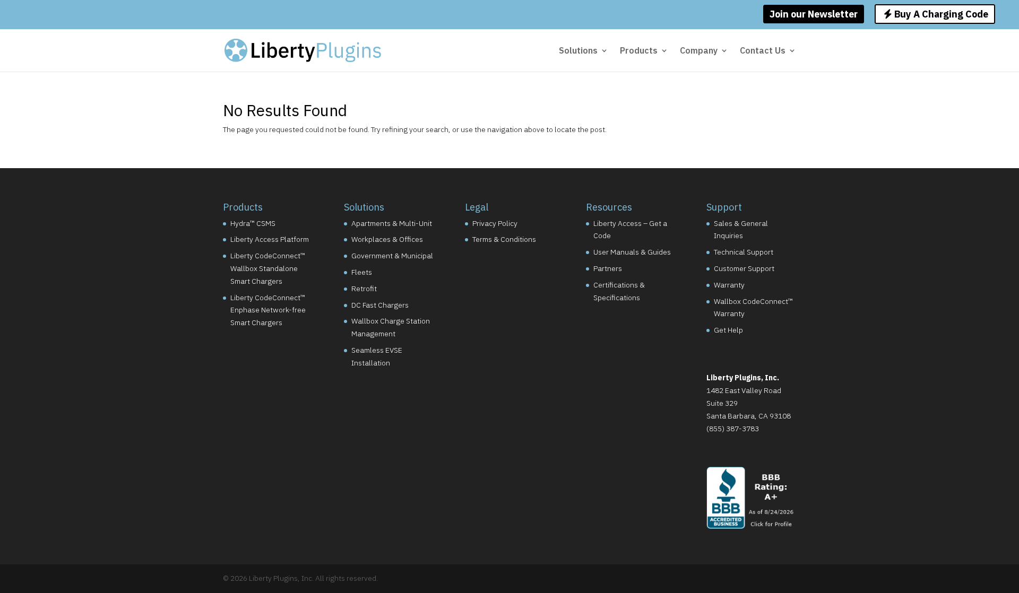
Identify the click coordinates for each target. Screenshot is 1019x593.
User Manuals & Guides (632, 252)
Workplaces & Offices (387, 239)
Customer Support (744, 268)
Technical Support (743, 252)
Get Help (728, 330)
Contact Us (762, 51)
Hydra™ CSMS (252, 223)
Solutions (578, 51)
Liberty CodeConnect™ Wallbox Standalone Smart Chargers (267, 268)
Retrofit (364, 288)
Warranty (729, 285)
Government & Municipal (392, 255)
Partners (607, 268)
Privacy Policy (494, 223)
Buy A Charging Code (940, 14)
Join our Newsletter (814, 14)
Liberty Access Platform (269, 239)
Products (639, 51)
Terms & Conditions (504, 239)
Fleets (361, 272)
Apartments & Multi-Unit (391, 223)
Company (699, 51)
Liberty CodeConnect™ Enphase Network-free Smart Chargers (268, 310)
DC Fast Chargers (380, 305)
